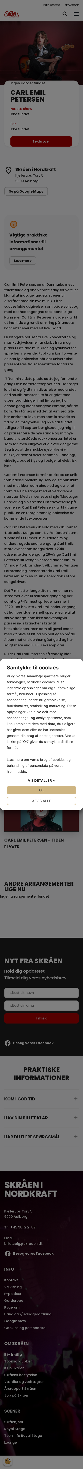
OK (41, 790)
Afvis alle (41, 801)
